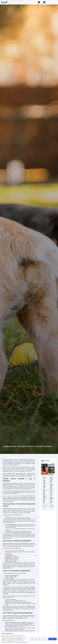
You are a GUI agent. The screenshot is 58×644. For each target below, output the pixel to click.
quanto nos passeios (22, 626)
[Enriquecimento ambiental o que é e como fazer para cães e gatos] (51, 469)
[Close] (56, 633)
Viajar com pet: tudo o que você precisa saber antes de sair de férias (44, 490)
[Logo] (5, 2)
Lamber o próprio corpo (9, 528)
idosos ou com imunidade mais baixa (15, 495)
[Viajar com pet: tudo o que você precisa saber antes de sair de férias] (44, 469)
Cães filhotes (5, 495)
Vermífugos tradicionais (30, 580)
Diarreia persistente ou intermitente (11, 550)
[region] (29, 638)
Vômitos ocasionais (8, 553)
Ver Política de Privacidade (22, 642)
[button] (39, 2)
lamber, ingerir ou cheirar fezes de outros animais (20, 517)
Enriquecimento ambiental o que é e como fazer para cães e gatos (51, 490)
